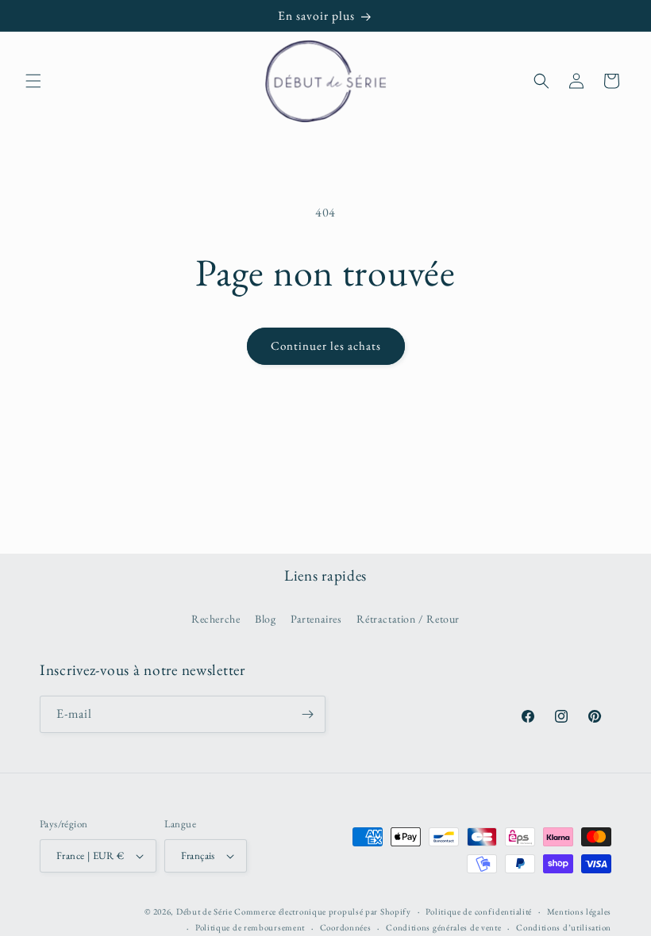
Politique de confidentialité (479, 911)
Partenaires (316, 619)
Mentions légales (579, 911)
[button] (33, 80)
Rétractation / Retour (408, 619)
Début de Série (204, 911)
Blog (265, 619)
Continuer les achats (326, 345)
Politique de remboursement (250, 927)
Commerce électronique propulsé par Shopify (322, 911)
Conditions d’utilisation (563, 927)
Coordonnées (346, 927)
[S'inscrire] (307, 714)
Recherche (215, 619)
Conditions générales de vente (443, 927)
